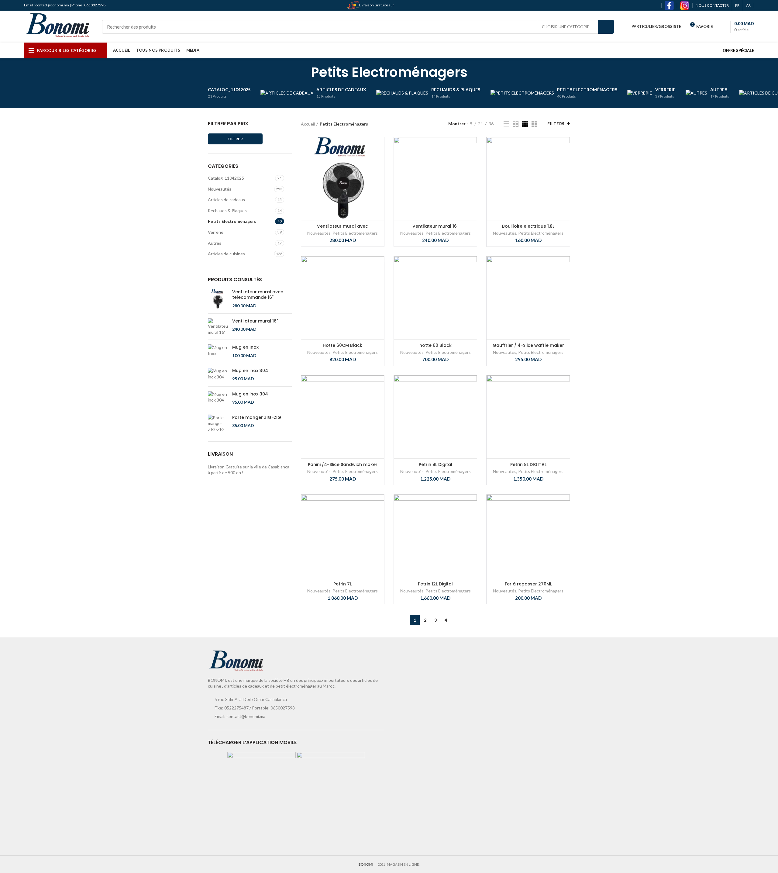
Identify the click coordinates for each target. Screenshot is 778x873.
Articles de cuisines (226, 253)
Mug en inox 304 (250, 370)
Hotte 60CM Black (342, 345)
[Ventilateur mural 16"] (218, 326)
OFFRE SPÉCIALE (738, 50)
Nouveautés (219, 189)
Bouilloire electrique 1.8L (528, 226)
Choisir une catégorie (565, 26)
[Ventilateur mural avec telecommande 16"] (218, 299)
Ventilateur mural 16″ (435, 226)
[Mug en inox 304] (218, 375)
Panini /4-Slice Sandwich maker (342, 464)
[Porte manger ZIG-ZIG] (218, 424)
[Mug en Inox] (218, 351)
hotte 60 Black (435, 345)
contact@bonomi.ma (52, 5)
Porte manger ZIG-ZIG (256, 417)
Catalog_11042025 (226, 178)
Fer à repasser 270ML (528, 584)
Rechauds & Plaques (227, 210)
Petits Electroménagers (232, 221)
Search (606, 27)
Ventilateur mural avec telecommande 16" (257, 294)
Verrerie (215, 232)
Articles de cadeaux (226, 199)
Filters (556, 123)
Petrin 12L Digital (435, 584)
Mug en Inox (245, 347)
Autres (214, 243)
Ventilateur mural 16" (255, 321)
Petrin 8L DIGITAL (528, 464)
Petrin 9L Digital (435, 464)
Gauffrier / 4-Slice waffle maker (528, 345)
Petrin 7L (342, 584)
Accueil (308, 123)
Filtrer (235, 138)
